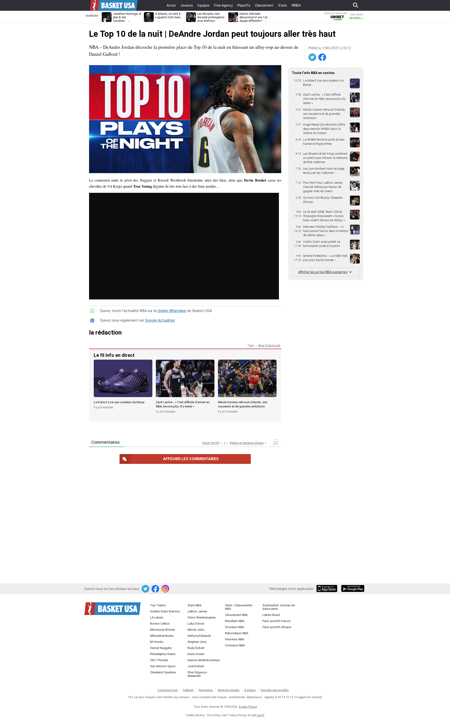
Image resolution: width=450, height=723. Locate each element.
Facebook (322, 57)
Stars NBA (194, 605)
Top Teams (158, 605)
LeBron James (197, 611)
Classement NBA (236, 615)
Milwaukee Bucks (162, 635)
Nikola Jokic (196, 629)
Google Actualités (160, 320)
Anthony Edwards (199, 635)
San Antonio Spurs (163, 666)
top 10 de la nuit (270, 345)
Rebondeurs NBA (236, 633)
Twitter (312, 57)
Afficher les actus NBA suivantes (322, 272)
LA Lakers (156, 617)
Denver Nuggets (161, 648)
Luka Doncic (196, 623)
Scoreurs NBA (234, 627)
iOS (327, 589)
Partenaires (205, 690)
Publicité (188, 690)
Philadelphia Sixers (163, 654)
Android (352, 589)
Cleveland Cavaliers (163, 672)
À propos (250, 690)
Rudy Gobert (196, 648)
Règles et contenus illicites (247, 443)
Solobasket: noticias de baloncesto (278, 607)
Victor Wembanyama (202, 617)
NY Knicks (157, 642)
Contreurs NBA (235, 645)
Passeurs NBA (234, 639)
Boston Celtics (160, 623)
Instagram (165, 589)
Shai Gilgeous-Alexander (197, 674)
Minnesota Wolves (162, 629)
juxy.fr (260, 715)
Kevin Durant (196, 654)
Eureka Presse (248, 706)
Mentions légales (229, 690)
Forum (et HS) (210, 443)
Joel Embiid (196, 666)
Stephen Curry (197, 642)
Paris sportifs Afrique (276, 627)
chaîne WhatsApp (171, 311)
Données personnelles (275, 690)
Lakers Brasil (271, 615)
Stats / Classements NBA (238, 607)
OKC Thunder (159, 660)
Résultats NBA (234, 621)
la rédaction (105, 332)
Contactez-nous (168, 690)
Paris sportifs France (276, 621)
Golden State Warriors (165, 611)
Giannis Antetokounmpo (204, 660)
